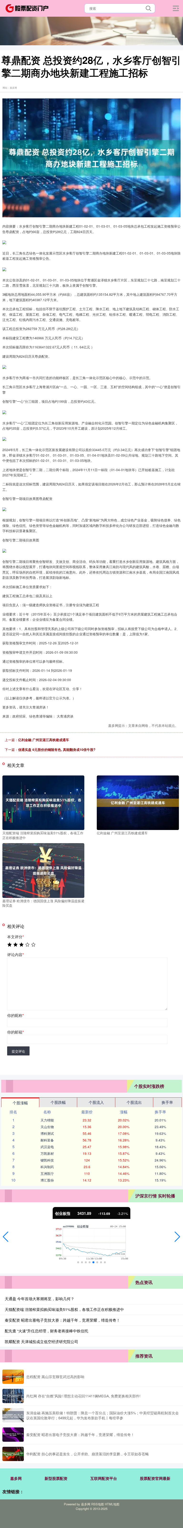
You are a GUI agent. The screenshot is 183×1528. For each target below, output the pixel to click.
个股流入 (96, 1102)
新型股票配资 (56, 1478)
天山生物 (47, 1126)
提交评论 (18, 1051)
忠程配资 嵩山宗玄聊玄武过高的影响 (55, 1376)
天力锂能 (47, 1120)
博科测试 (47, 1133)
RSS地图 (97, 1504)
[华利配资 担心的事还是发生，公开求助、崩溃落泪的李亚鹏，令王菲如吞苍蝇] (13, 1454)
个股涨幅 (20, 1102)
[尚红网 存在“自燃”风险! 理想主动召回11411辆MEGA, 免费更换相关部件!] (13, 1396)
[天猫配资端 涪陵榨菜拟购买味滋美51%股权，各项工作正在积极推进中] (43, 802)
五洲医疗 (47, 1173)
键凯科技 (47, 1160)
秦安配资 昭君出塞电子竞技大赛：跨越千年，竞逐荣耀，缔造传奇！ (62, 1320)
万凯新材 (47, 1153)
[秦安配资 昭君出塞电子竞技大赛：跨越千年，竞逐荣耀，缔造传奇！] (13, 1434)
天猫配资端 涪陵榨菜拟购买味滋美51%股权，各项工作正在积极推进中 (64, 1309)
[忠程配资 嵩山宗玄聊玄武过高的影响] (13, 1377)
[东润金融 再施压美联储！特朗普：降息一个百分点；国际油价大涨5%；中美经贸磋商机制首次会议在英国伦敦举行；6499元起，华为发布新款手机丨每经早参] (13, 1415)
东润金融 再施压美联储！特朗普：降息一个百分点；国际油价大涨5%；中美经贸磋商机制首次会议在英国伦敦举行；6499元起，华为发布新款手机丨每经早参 (102, 1415)
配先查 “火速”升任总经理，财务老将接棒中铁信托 (46, 1331)
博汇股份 (47, 1180)
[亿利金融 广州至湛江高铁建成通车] (138, 802)
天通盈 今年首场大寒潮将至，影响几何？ (39, 1298)
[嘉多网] (27, 7)
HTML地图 (112, 1504)
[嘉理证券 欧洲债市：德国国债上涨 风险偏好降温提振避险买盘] (43, 870)
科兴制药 (47, 1166)
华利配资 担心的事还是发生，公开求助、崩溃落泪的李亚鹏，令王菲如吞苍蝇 (87, 1453)
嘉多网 (16, 1478)
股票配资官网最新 (155, 1478)
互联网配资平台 (103, 1478)
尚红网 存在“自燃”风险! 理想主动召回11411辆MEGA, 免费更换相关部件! (83, 1395)
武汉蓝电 (47, 1146)
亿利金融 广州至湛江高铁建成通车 (43, 739)
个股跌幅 (58, 1102)
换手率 (167, 1102)
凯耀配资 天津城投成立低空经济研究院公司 (41, 1341)
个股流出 (134, 1102)
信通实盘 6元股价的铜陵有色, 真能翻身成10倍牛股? (57, 749)
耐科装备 (47, 1140)
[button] (5, 1237)
